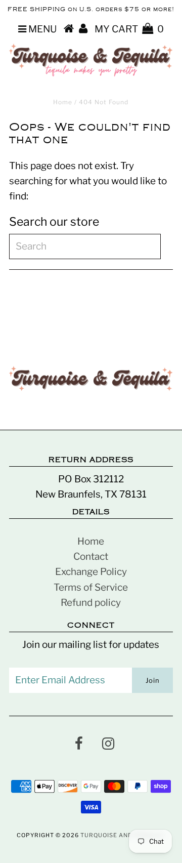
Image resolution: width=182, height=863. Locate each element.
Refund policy (91, 602)
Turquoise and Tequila (121, 835)
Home (62, 102)
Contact (90, 556)
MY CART (129, 29)
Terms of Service (91, 587)
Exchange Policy (91, 572)
